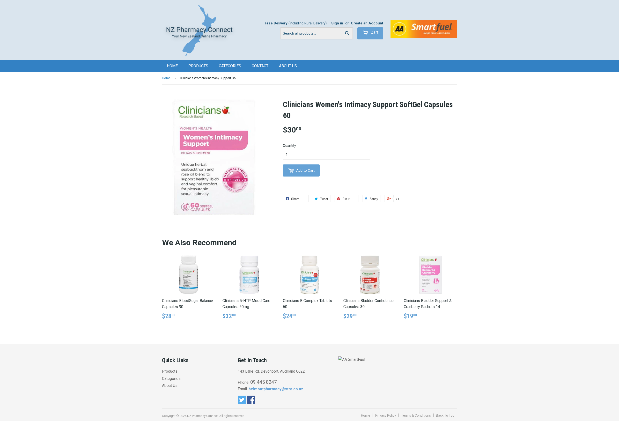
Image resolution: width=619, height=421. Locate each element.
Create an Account (367, 23)
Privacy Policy (385, 415)
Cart (373, 32)
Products (198, 66)
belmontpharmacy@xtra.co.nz (276, 389)
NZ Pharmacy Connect (202, 416)
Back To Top (445, 415)
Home (172, 66)
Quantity (289, 146)
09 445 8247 (263, 382)
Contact (260, 66)
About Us (288, 66)
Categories (230, 66)
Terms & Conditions (416, 415)
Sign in (337, 23)
